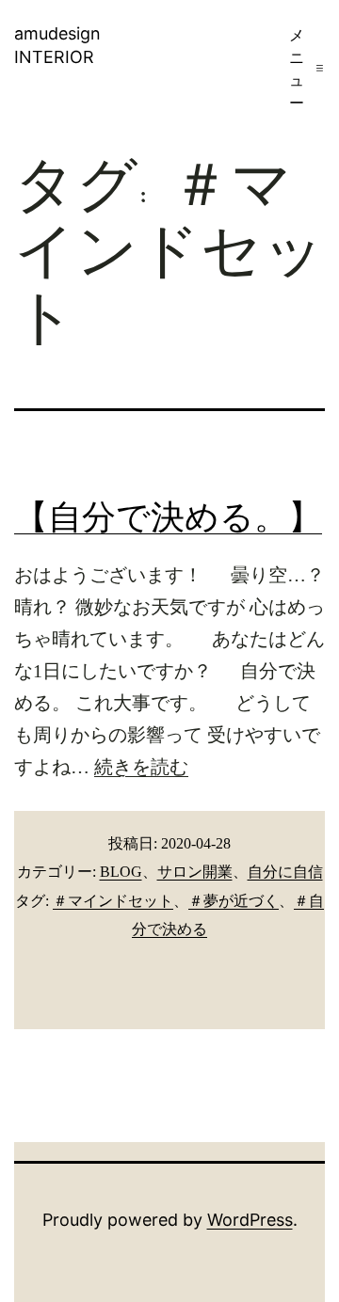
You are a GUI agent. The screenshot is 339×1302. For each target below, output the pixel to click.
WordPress (250, 1220)
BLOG (121, 872)
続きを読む (141, 766)
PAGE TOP (313, 1246)
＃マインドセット (113, 901)
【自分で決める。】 (168, 517)
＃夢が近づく (233, 901)
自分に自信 (285, 872)
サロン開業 (195, 872)
